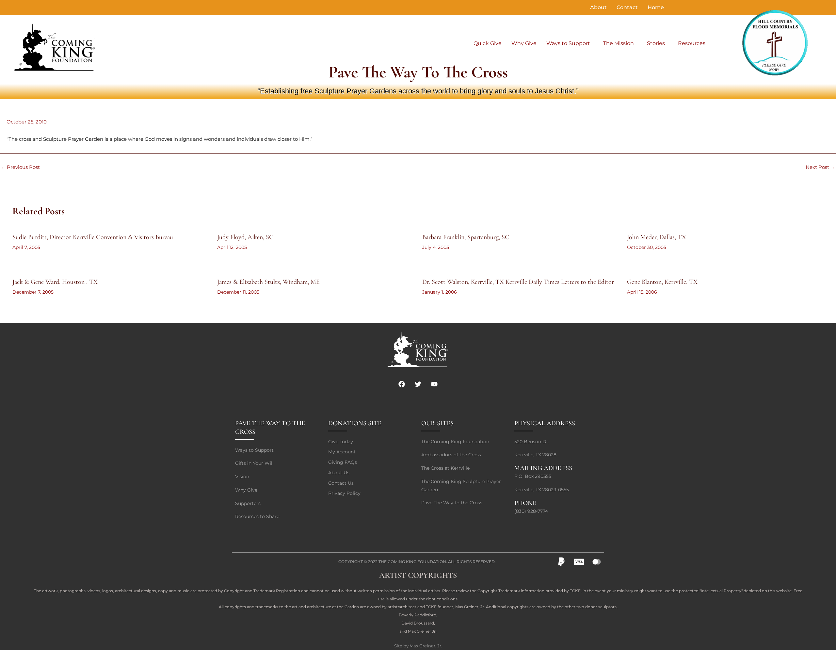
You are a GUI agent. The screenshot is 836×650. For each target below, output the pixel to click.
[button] (569, 43)
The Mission (618, 43)
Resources (691, 43)
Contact (627, 7)
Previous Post (20, 167)
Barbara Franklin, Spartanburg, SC (465, 237)
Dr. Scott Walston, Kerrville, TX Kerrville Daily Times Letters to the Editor (518, 282)
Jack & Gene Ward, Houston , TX (55, 282)
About (598, 7)
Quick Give (488, 43)
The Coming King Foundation (412, 561)
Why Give (524, 43)
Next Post (820, 167)
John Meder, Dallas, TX (656, 237)
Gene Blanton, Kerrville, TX (662, 282)
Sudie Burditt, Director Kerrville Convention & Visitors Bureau (92, 237)
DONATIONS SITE (354, 423)
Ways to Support (568, 43)
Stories (656, 43)
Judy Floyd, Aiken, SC (245, 237)
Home (656, 7)
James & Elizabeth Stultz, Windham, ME (268, 282)
